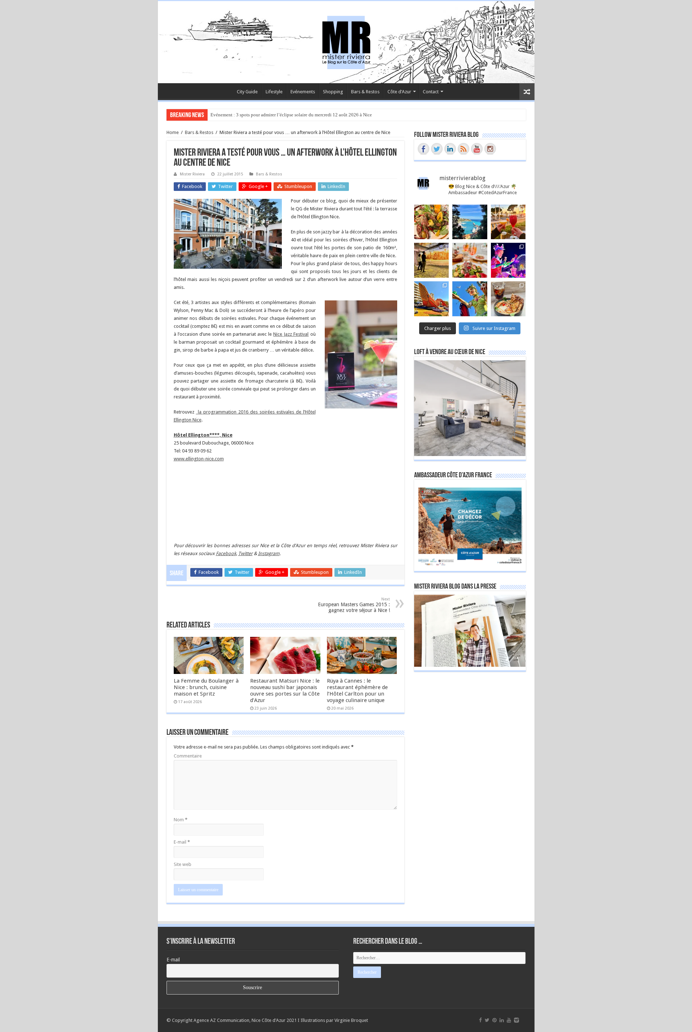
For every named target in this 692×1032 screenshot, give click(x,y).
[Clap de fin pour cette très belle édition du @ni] (508, 260)
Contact (431, 91)
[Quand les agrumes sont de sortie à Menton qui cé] (431, 298)
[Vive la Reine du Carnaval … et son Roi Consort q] (469, 298)
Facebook (226, 553)
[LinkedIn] (502, 1020)
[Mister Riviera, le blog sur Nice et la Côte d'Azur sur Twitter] (437, 149)
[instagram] (516, 1020)
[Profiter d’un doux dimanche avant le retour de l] (508, 298)
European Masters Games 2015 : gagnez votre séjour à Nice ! (354, 605)
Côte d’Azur (399, 91)
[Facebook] (480, 1020)
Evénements (302, 91)
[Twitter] (487, 1020)
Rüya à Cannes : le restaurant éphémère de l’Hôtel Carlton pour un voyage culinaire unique (357, 690)
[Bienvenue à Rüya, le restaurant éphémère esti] (508, 222)
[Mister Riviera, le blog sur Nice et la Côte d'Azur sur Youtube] (477, 149)
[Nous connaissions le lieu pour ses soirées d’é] (469, 260)
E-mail (182, 842)
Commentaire (188, 756)
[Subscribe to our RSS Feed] (463, 149)
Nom (180, 819)
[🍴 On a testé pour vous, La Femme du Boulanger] (431, 222)
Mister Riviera (192, 174)
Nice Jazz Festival (291, 334)
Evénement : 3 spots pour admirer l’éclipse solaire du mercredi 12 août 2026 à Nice (291, 114)
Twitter (245, 553)
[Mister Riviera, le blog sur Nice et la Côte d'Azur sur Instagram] (490, 149)
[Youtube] (509, 1020)
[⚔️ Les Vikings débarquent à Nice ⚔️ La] (431, 260)
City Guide (247, 91)
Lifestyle (274, 91)
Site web (182, 864)
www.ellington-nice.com (199, 458)
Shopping (333, 91)
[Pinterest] (494, 1020)
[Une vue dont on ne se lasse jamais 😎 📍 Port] (469, 222)
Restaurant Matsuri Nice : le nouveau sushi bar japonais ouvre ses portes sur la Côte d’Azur (285, 690)
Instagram (269, 553)
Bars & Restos (365, 91)
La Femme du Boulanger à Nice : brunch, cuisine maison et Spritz (206, 687)
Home (173, 132)
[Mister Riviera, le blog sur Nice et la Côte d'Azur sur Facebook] (423, 149)
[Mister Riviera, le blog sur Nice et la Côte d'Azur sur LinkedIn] (450, 149)
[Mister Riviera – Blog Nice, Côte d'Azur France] (346, 40)
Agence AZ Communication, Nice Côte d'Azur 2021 (245, 1020)
